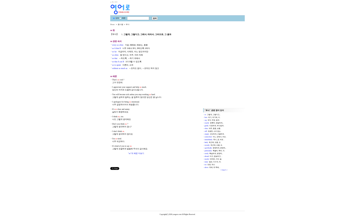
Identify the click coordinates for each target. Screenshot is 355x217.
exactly (214, 123)
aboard (213, 156)
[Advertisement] (131, 189)
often (213, 128)
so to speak (122, 65)
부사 (127, 24)
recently (214, 145)
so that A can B (126, 62)
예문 (123, 18)
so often (127, 55)
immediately (215, 140)
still (213, 131)
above (212, 167)
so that (126, 58)
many (213, 162)
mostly (213, 159)
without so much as (135, 68)
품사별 (120, 24)
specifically (215, 148)
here (213, 117)
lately (213, 142)
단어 (117, 18)
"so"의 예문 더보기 (136, 153)
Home (112, 24)
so (213, 115)
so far (130, 52)
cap (212, 120)
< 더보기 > (224, 170)
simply (215, 134)
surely (214, 153)
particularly (215, 151)
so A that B (131, 48)
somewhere (216, 137)
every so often (130, 45)
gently (214, 126)
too (210, 165)
